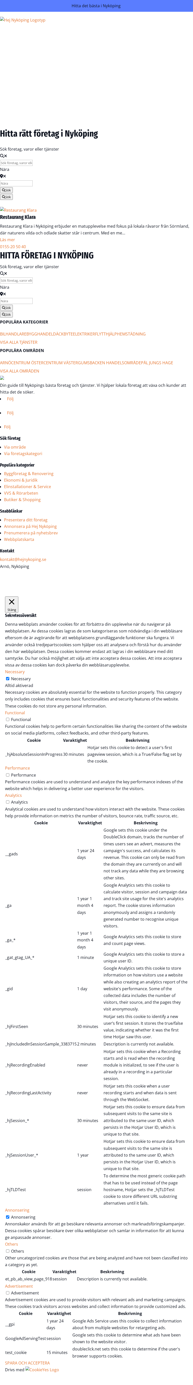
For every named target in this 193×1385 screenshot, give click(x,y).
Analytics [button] (13, 795)
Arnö (5, 363)
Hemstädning (131, 334)
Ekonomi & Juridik (20, 480)
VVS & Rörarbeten (21, 493)
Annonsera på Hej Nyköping (30, 526)
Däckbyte (63, 334)
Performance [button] (17, 768)
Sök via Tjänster (87, 49)
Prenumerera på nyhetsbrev (31, 533)
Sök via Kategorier (85, 55)
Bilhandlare (13, 334)
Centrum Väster (60, 363)
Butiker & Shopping (22, 499)
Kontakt (96, 95)
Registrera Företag (87, 120)
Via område (15, 447)
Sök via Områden (86, 62)
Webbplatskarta (19, 539)
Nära (4, 169)
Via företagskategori (23, 453)
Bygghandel (39, 334)
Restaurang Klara (18, 217)
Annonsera (92, 102)
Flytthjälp (106, 334)
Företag (96, 42)
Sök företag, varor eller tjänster (29, 149)
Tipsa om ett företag (83, 76)
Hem (99, 35)
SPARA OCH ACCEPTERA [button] (27, 1363)
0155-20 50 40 (13, 246)
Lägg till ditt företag (83, 69)
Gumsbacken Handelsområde (109, 363)
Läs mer (7, 239)
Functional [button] (15, 713)
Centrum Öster (27, 363)
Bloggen (95, 88)
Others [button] (11, 1244)
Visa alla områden (19, 371)
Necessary (21, 678)
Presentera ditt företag (25, 520)
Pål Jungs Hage (157, 363)
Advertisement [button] (19, 1286)
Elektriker (84, 334)
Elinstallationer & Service (27, 486)
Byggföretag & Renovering (29, 473)
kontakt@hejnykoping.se (23, 559)
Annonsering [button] (17, 1210)
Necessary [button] (15, 671)
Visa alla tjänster (18, 342)
